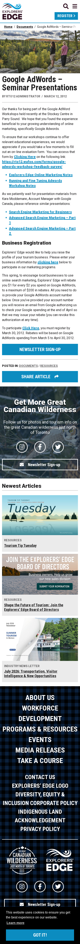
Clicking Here (25, 157)
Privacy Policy (40, 829)
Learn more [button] (15, 923)
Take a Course (40, 760)
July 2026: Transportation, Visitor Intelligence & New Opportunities (30, 673)
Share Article (35, 376)
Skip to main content (40, 5)
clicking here (48, 262)
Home (8, 26)
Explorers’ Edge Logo (40, 785)
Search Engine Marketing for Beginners (40, 212)
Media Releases (40, 750)
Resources (49, 366)
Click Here (30, 328)
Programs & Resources (40, 729)
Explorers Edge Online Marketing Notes (41, 175)
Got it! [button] (40, 935)
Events (40, 739)
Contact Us (40, 777)
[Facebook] (40, 447)
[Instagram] (22, 447)
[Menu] (70, 6)
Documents (25, 26)
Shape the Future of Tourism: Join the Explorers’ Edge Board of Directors (33, 607)
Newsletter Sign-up (40, 349)
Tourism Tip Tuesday (20, 545)
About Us (40, 697)
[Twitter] (58, 447)
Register (64, 16)
